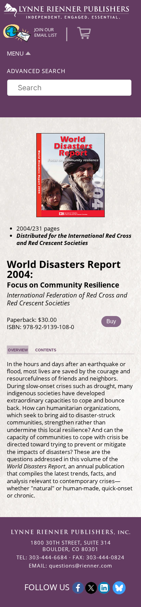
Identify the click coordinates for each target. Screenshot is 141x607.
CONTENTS (45, 350)
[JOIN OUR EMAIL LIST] (17, 41)
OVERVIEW (18, 350)
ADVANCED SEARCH (36, 71)
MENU (15, 53)
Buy (111, 321)
